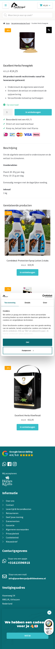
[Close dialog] (49, 612)
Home (8, 23)
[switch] (48, 632)
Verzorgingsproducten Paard (20, 23)
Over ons (10, 500)
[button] (17, 454)
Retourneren (12, 513)
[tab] (27, 171)
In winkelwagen (33, 112)
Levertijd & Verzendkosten (18, 509)
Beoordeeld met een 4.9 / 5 (19, 119)
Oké (27, 342)
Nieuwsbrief (11, 541)
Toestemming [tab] (9, 303)
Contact (10, 505)
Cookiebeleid (12, 537)
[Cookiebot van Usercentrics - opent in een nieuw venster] (40, 296)
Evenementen (12, 521)
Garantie (10, 525)
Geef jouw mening (14, 517)
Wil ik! (27, 635)
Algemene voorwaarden (17, 529)
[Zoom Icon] (49, 30)
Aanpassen (26, 351)
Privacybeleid (12, 533)
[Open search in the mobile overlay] (27, 15)
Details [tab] (27, 303)
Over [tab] (45, 303)
